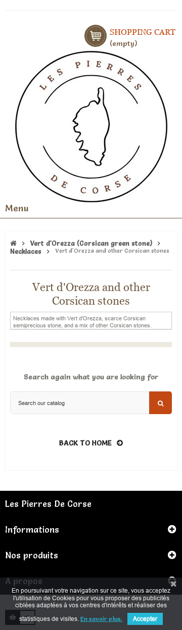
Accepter (145, 618)
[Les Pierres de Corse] (91, 125)
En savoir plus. (101, 618)
